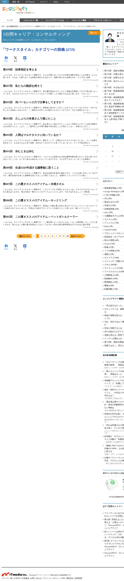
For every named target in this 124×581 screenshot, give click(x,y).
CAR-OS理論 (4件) (112, 195)
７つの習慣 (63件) (112, 251)
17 (112, 156)
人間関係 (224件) (111, 275)
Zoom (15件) (109, 244)
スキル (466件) (110, 264)
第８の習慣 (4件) (111, 240)
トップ (9, 20)
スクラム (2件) (110, 219)
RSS (95, 33)
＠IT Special (29, 2)
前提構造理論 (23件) (113, 188)
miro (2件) (108, 212)
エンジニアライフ (18, 10)
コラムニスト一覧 (30, 20)
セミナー (44, 2)
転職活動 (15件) (111, 289)
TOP (4, 2)
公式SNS (17, 578)
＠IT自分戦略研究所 (116, 497)
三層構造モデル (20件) (114, 216)
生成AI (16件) (110, 205)
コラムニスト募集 (79, 20)
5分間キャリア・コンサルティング (47, 26)
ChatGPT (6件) (110, 230)
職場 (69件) (109, 285)
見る (15, 61)
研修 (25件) (109, 247)
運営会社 (70, 578)
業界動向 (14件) (111, 282)
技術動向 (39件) (111, 278)
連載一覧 (16, 2)
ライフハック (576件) (113, 268)
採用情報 (78, 578)
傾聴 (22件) (109, 254)
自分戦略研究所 (12, 26)
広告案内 (25, 578)
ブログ (67, 2)
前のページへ (25, 236)
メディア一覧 (7, 578)
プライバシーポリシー (103, 20)
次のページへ (76, 236)
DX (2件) (108, 198)
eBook (56, 2)
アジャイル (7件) (111, 223)
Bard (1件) (108, 226)
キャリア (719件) (111, 258)
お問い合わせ (35, 578)
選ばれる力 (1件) (111, 202)
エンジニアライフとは (55, 20)
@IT (3, 26)
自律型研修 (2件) (111, 209)
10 (68, 236)
